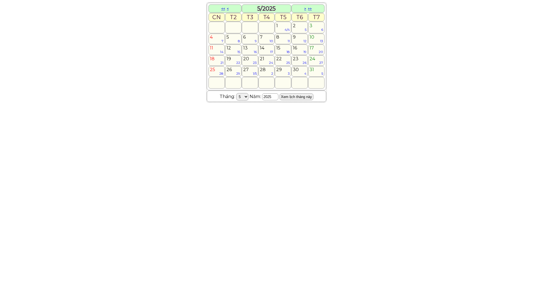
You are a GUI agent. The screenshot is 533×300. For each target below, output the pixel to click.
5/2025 (266, 8)
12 (233, 49)
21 (266, 60)
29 (283, 71)
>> (310, 8)
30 (299, 71)
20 (250, 60)
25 (216, 71)
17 (316, 49)
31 (316, 71)
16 (299, 49)
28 (266, 71)
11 (216, 49)
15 (283, 49)
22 (283, 60)
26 (233, 71)
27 (250, 71)
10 (316, 38)
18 (216, 60)
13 (250, 49)
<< (223, 8)
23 (299, 60)
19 (233, 60)
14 (266, 49)
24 (316, 60)
